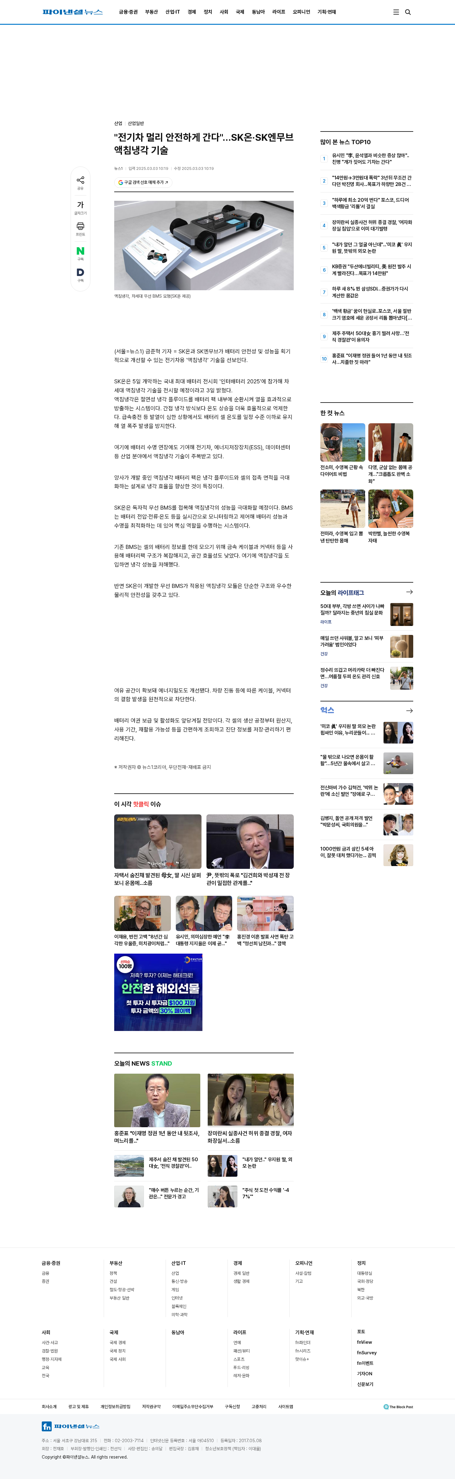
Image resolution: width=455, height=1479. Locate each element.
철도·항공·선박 (122, 1289)
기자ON (364, 1374)
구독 (80, 259)
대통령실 (364, 1273)
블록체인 (178, 1306)
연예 (237, 1342)
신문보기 (365, 1384)
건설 (113, 1281)
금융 (45, 1273)
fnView (364, 1342)
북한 (361, 1289)
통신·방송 (179, 1281)
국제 (240, 12)
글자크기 (80, 213)
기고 (299, 1281)
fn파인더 (302, 1342)
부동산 (151, 12)
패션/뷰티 (241, 1350)
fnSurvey (367, 1353)
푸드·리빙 (241, 1367)
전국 (45, 1375)
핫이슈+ (302, 1359)
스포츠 (239, 1359)
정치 (208, 12)
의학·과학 (179, 1314)
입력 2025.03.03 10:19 (148, 168)
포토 (361, 1332)
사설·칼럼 (303, 1273)
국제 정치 (118, 1350)
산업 (175, 1273)
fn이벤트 (365, 1363)
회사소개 (49, 1406)
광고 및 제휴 (78, 1406)
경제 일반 (241, 1273)
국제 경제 (118, 1342)
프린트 (80, 234)
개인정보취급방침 (115, 1406)
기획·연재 (327, 12)
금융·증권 (128, 12)
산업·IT (173, 12)
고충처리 (259, 1406)
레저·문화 (241, 1375)
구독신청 (232, 1406)
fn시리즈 (302, 1350)
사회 (224, 12)
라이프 (278, 12)
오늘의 (342, 593)
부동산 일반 (119, 1298)
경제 (192, 12)
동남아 (258, 12)
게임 (175, 1289)
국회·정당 (365, 1281)
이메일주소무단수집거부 (192, 1406)
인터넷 (177, 1298)
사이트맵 (285, 1406)
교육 (45, 1367)
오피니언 (301, 12)
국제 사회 (118, 1359)
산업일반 (136, 123)
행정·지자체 (52, 1359)
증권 (45, 1281)
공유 (80, 188)
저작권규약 (151, 1406)
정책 (113, 1273)
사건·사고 (50, 1342)
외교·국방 (365, 1298)
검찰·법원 (50, 1350)
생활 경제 (241, 1281)
